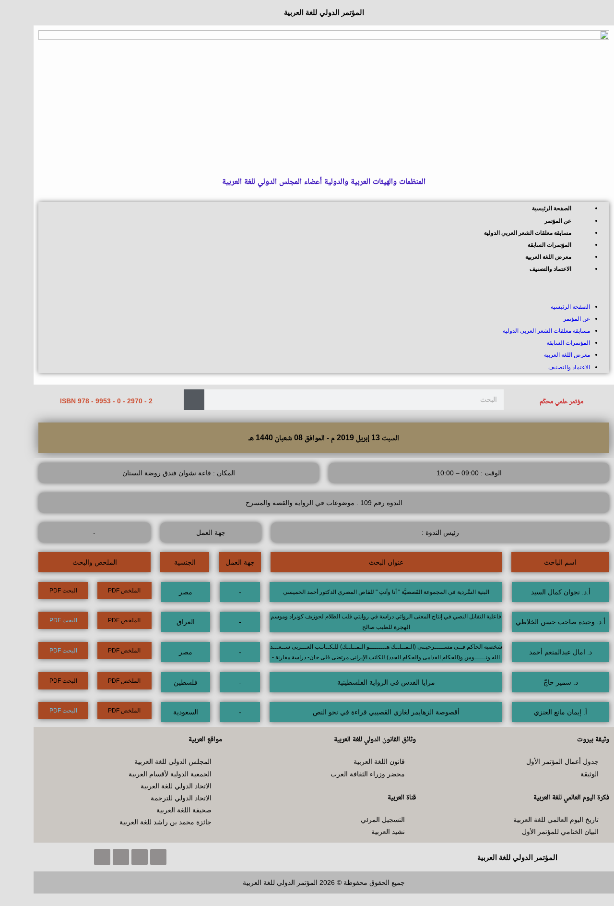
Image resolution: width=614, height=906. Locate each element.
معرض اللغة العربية (548, 257)
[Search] (194, 399)
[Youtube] (121, 857)
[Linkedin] (102, 857)
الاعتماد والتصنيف (550, 269)
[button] (323, 288)
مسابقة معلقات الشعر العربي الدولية (527, 233)
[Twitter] (139, 857)
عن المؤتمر (557, 220)
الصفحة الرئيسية (551, 208)
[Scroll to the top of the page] (611, 899)
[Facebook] (158, 857)
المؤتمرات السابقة (549, 245)
